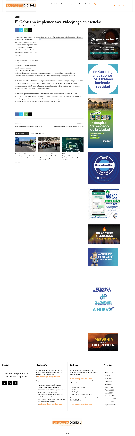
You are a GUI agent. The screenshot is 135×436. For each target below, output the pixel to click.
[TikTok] (123, 5)
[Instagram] (119, 5)
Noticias (17, 16)
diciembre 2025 (110, 396)
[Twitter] (21, 30)
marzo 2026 (109, 387)
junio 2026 (108, 378)
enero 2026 (109, 393)
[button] (95, 4)
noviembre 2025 (110, 399)
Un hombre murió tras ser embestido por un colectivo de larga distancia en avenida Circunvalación (25, 156)
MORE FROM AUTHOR (37, 133)
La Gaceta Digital (22, 25)
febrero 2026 (109, 390)
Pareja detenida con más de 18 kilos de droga (69, 126)
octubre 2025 (109, 402)
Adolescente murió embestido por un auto (28, 126)
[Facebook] (114, 5)
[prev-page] (16, 164)
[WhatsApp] (26, 30)
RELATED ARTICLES (22, 133)
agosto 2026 (109, 372)
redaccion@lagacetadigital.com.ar (48, 377)
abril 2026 (108, 384)
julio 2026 (108, 375)
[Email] (30, 30)
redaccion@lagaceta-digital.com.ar (50, 404)
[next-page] (19, 164)
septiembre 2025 (110, 405)
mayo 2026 (108, 381)
